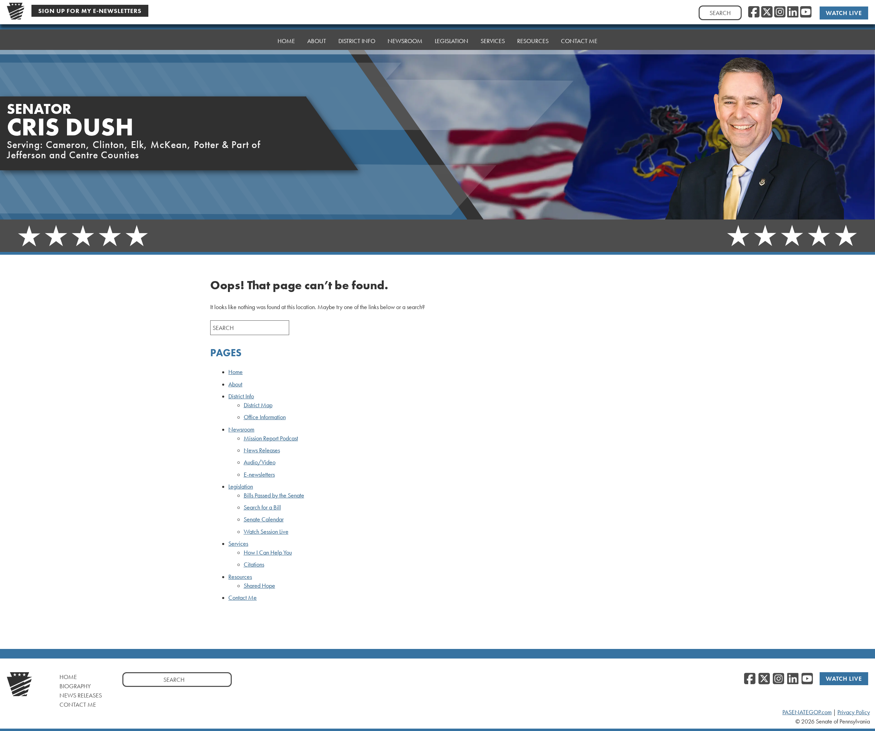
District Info (241, 396)
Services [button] (493, 41)
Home (286, 41)
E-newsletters (259, 474)
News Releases (262, 450)
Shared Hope (259, 585)
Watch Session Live (266, 531)
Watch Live (844, 13)
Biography (75, 686)
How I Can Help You (268, 552)
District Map (258, 405)
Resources (240, 577)
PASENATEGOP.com (807, 712)
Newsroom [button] (405, 41)
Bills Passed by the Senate (274, 495)
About (316, 41)
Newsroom (241, 429)
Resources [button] (533, 41)
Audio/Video (259, 462)
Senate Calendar (264, 519)
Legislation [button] (451, 41)
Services (238, 543)
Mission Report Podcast (271, 438)
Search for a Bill (262, 507)
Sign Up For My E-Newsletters (90, 11)
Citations (254, 564)
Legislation (240, 486)
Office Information (265, 417)
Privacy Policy (853, 712)
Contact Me (579, 41)
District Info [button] (356, 41)
